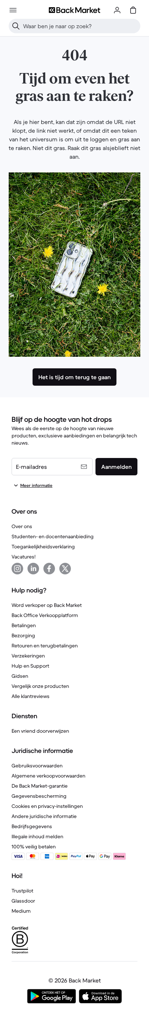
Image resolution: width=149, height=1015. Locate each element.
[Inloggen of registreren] (117, 10)
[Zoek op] (16, 26)
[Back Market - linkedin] (33, 568)
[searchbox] (80, 26)
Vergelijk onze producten (40, 686)
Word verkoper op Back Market (47, 605)
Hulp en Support (30, 666)
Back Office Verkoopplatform (45, 615)
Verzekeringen (28, 655)
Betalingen (24, 625)
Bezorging (23, 635)
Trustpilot (22, 890)
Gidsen (20, 676)
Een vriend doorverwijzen (40, 731)
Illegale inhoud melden (37, 836)
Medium (21, 911)
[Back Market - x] (65, 568)
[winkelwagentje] (133, 10)
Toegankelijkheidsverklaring (43, 546)
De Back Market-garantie (40, 786)
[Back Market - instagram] (17, 568)
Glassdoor (23, 901)
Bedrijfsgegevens (32, 826)
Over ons (22, 526)
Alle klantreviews (31, 696)
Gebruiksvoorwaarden (37, 765)
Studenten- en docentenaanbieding (53, 536)
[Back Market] (74, 10)
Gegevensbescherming (39, 796)
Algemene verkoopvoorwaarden (48, 775)
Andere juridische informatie (44, 816)
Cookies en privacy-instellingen (47, 806)
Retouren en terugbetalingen (45, 645)
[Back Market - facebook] (49, 568)
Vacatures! (23, 556)
